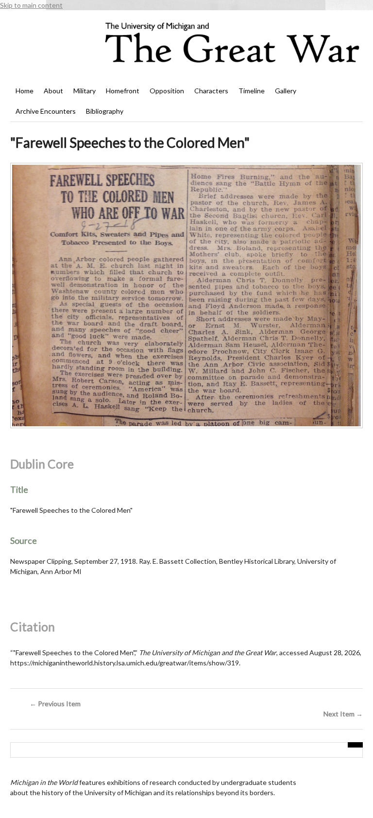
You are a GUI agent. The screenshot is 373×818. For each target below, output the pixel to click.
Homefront (122, 91)
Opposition (167, 91)
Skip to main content (31, 5)
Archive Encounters (46, 111)
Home (25, 91)
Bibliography (104, 111)
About (53, 91)
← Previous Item (55, 703)
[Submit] (355, 745)
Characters (211, 91)
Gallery (285, 91)
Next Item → (343, 714)
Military (84, 91)
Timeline (251, 91)
